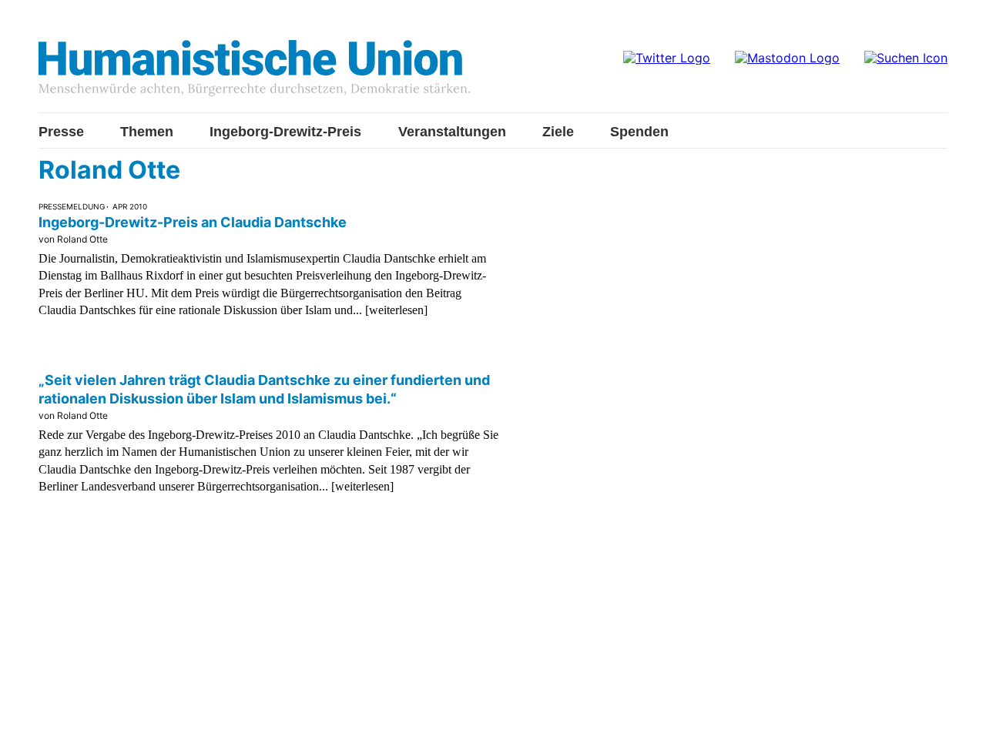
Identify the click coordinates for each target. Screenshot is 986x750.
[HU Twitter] (666, 58)
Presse (61, 131)
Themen (146, 131)
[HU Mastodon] (787, 58)
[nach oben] (959, 723)
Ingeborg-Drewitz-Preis (285, 131)
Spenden (639, 131)
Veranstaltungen (452, 131)
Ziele (558, 131)
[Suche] (905, 58)
